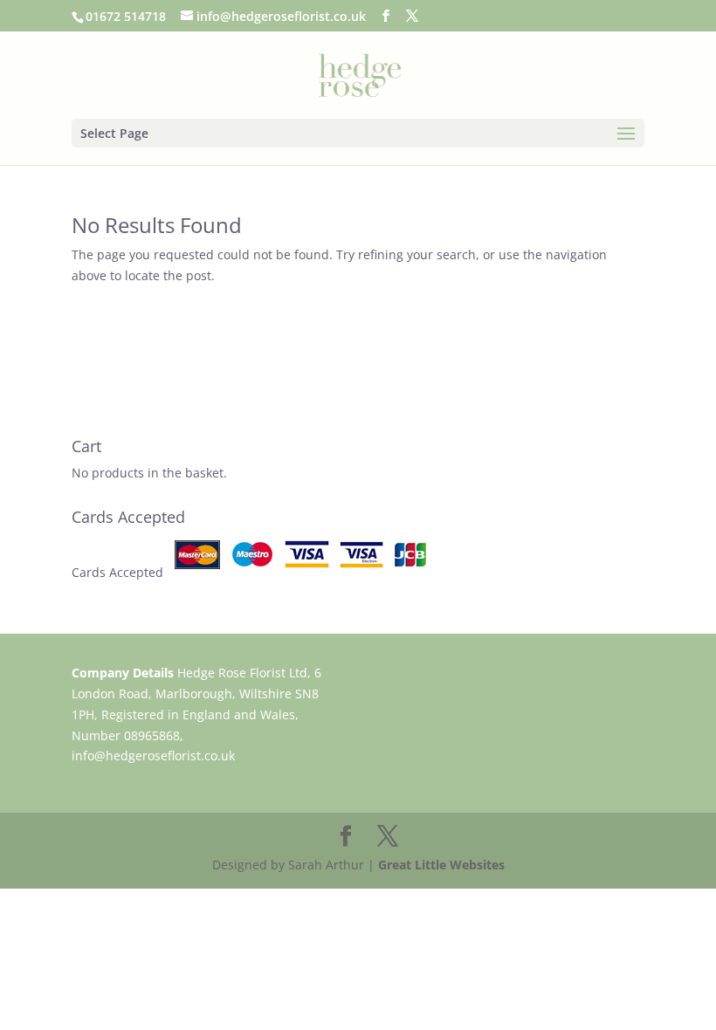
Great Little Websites (441, 864)
